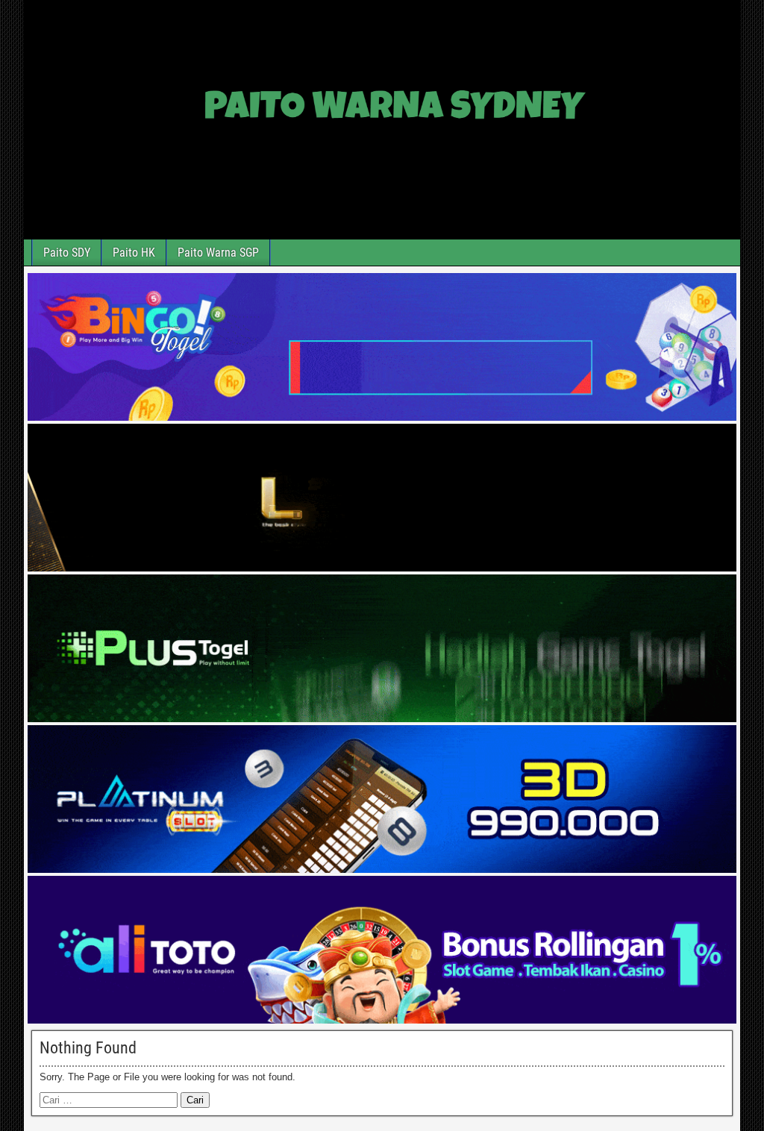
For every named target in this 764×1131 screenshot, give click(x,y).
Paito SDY (66, 252)
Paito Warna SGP (218, 252)
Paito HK (134, 252)
